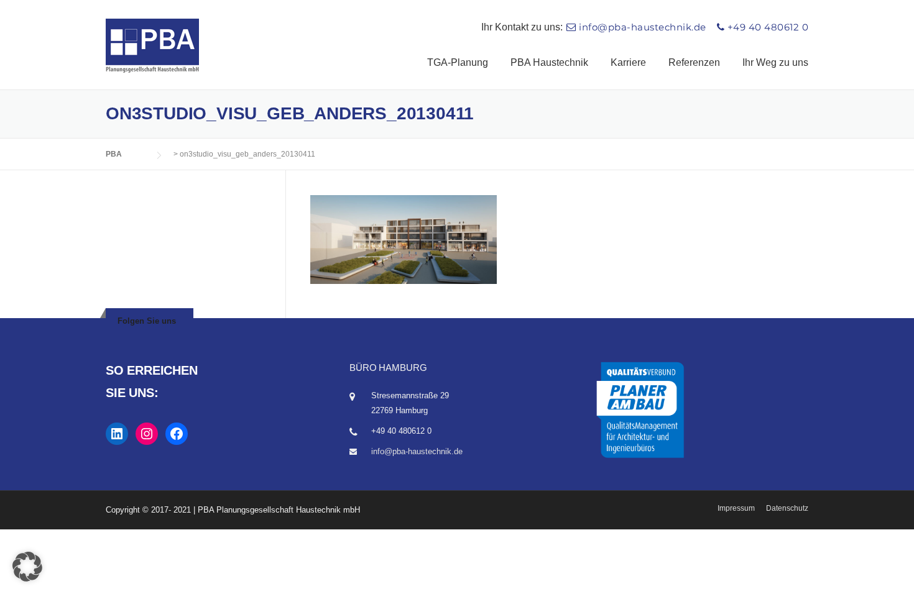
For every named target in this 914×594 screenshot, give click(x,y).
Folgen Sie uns (147, 321)
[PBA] (152, 45)
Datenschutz (787, 508)
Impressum (736, 508)
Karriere (628, 62)
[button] (27, 566)
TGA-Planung (457, 62)
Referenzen (694, 62)
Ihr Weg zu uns (775, 62)
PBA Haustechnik (549, 62)
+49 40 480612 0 (768, 27)
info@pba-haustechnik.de (642, 27)
